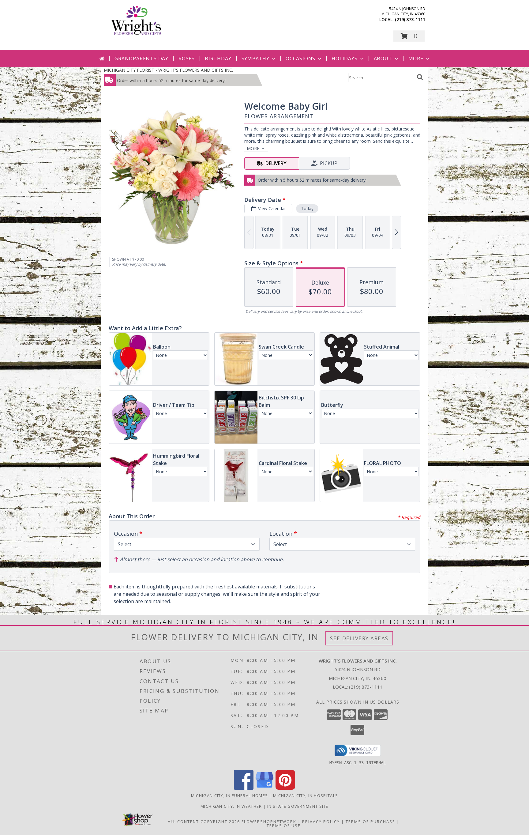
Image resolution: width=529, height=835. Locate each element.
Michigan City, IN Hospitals (305, 795)
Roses (186, 58)
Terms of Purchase (370, 821)
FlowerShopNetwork (269, 821)
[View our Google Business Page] (264, 788)
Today (307, 208)
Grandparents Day (141, 58)
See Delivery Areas (359, 638)
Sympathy (255, 58)
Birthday (218, 58)
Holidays (344, 58)
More (415, 58)
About (383, 58)
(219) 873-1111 (410, 19)
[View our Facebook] (243, 788)
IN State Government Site (297, 806)
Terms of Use (284, 825)
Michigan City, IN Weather (231, 806)
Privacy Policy (321, 821)
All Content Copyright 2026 (204, 821)
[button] (409, 36)
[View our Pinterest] (285, 788)
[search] (420, 77)
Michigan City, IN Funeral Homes (229, 795)
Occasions (300, 58)
